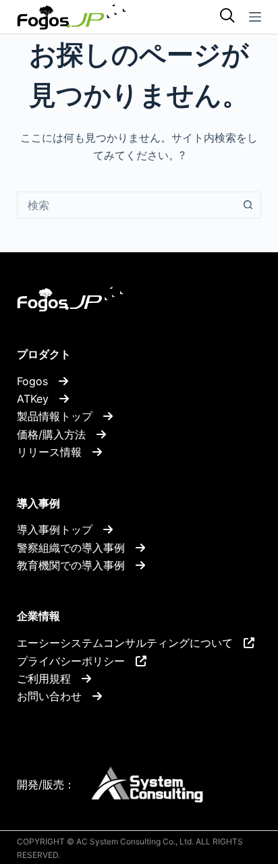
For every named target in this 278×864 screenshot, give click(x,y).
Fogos (38, 381)
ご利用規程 (49, 678)
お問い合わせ (54, 696)
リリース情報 (54, 452)
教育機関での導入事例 (76, 565)
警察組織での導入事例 (76, 547)
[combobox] (126, 205)
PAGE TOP (233, 795)
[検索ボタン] (247, 205)
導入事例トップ (60, 529)
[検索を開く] (227, 17)
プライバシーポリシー (76, 661)
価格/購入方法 (56, 434)
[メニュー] (255, 17)
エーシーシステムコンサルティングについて (130, 643)
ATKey (38, 398)
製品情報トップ (60, 416)
